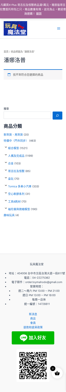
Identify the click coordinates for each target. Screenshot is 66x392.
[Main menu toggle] (58, 28)
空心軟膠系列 (16, 194)
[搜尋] (57, 116)
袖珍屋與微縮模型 (19, 209)
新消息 (33, 314)
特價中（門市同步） (16, 140)
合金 (11, 163)
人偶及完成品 (16, 155)
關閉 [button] (39, 13)
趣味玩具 (9, 215)
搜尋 (6, 108)
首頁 (6, 51)
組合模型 (13, 148)
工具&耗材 (14, 201)
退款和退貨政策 (33, 327)
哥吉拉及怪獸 (16, 171)
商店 (33, 318)
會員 (33, 323)
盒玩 (11, 178)
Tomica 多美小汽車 (20, 186)
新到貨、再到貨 (13, 134)
